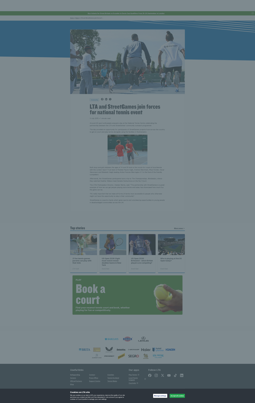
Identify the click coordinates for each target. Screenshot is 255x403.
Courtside (132, 383)
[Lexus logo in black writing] (143, 339)
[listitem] (84, 349)
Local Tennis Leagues (133, 379)
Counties (110, 375)
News (77, 18)
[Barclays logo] (111, 339)
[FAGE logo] (127, 339)
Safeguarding (75, 375)
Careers (73, 378)
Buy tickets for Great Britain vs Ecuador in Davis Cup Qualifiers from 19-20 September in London (126, 13)
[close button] (252, 13)
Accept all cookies (177, 396)
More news (178, 228)
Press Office (93, 378)
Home (72, 18)
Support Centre (94, 381)
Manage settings (160, 396)
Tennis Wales (112, 381)
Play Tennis (133, 375)
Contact (92, 375)
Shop (72, 384)
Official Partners (76, 381)
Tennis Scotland (113, 378)
